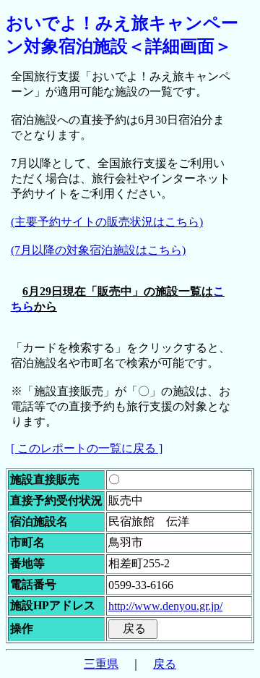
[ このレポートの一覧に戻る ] (86, 448)
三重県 (101, 664)
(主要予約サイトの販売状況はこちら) (107, 222)
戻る (164, 664)
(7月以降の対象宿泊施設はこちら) (98, 250)
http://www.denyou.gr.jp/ (165, 606)
